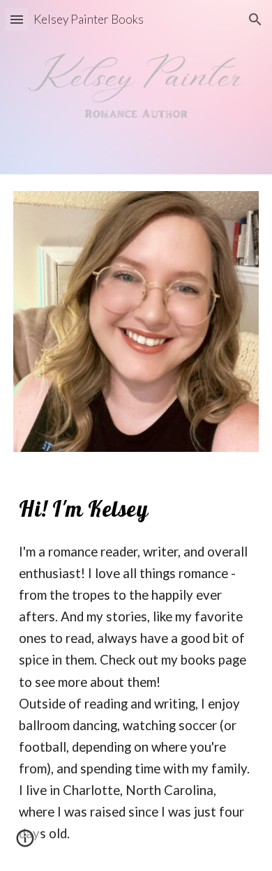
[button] (16, 19)
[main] (136, 508)
